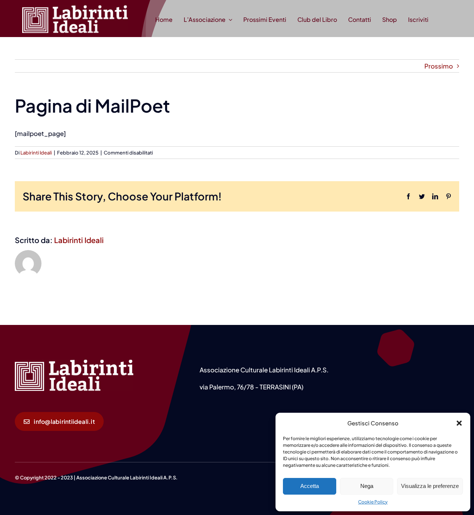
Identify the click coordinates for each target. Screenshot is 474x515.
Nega (366, 486)
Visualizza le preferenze (430, 486)
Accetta (309, 486)
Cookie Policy (373, 502)
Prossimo (438, 66)
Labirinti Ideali (36, 153)
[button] (459, 423)
